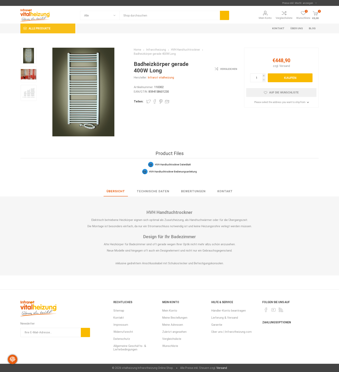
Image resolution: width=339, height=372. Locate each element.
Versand (284, 65)
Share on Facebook (155, 101)
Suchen (224, 15)
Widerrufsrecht (123, 332)
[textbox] (169, 15)
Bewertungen (193, 191)
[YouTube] (273, 310)
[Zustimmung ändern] (12, 359)
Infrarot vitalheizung (161, 77)
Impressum (120, 324)
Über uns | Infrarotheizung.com (231, 332)
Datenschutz (121, 339)
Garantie (216, 324)
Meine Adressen (172, 324)
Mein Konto (265, 17)
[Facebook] (266, 310)
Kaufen (290, 77)
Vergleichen (228, 69)
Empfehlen (167, 101)
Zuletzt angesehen (174, 332)
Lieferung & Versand (224, 317)
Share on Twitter (148, 101)
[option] (28, 56)
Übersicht (116, 191)
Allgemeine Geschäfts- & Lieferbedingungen (129, 347)
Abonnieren (85, 332)
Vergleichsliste (284, 17)
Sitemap (118, 310)
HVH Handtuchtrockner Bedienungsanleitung (173, 171)
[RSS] (281, 310)
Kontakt (225, 191)
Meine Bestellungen (174, 317)
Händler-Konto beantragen (228, 310)
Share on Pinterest (161, 101)
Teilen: (138, 101)
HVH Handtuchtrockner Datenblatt (173, 164)
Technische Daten (153, 191)
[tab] (116, 191)
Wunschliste (170, 346)
